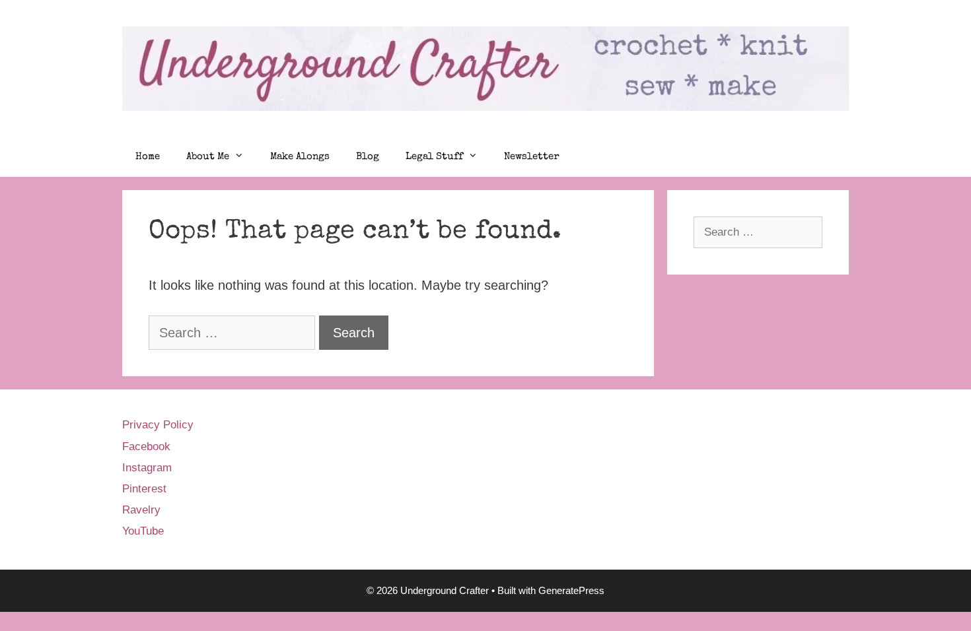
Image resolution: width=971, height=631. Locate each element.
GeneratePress (571, 590)
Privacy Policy (158, 424)
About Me (207, 157)
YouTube (143, 531)
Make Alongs (300, 157)
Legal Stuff (434, 157)
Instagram (147, 467)
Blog (367, 157)
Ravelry (141, 510)
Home (147, 157)
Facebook (146, 446)
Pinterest (144, 488)
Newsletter (531, 157)
